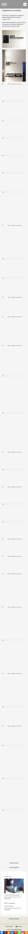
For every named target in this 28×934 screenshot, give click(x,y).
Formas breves (8, 906)
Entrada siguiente (14, 867)
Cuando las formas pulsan (12, 895)
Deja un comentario (8, 897)
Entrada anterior (14, 863)
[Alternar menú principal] (25, 4)
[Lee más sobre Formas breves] (9, 903)
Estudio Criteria (17, 930)
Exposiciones (16, 897)
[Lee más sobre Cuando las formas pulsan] (14, 886)
